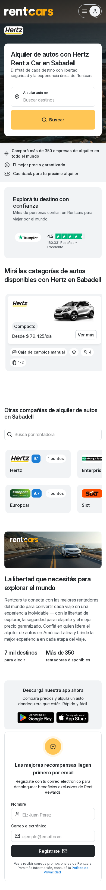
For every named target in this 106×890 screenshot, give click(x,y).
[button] (28, 237)
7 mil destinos (20, 652)
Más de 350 (60, 652)
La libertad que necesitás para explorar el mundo (47, 583)
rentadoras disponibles (68, 660)
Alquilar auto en (35, 93)
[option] (38, 352)
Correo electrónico (28, 826)
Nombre (18, 804)
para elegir (14, 660)
